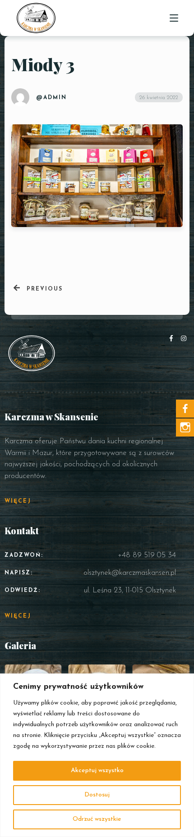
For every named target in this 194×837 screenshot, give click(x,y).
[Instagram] (184, 339)
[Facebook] (173, 339)
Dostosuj (97, 795)
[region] (97, 755)
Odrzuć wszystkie (97, 819)
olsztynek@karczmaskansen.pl (129, 573)
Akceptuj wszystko (97, 770)
